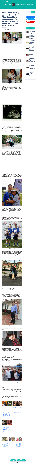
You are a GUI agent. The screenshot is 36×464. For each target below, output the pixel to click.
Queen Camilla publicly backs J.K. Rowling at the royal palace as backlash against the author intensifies (31, 74)
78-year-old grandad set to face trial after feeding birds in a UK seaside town (32, 37)
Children (17, 4)
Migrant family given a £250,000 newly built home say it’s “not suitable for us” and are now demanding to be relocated (32, 60)
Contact (23, 460)
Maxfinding (5, 1)
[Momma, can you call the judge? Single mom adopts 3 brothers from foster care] (12, 439)
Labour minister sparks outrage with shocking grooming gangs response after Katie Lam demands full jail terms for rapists (32, 67)
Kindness (6, 4)
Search (33, 11)
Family (13, 4)
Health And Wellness (30, 4)
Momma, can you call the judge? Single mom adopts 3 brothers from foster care (12, 443)
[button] (32, 7)
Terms (19, 460)
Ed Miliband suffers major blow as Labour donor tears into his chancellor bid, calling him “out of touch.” (32, 32)
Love (10, 4)
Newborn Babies (22, 4)
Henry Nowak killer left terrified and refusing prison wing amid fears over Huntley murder (32, 42)
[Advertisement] (12, 50)
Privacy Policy (13, 460)
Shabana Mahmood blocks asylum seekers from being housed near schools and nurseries (32, 55)
